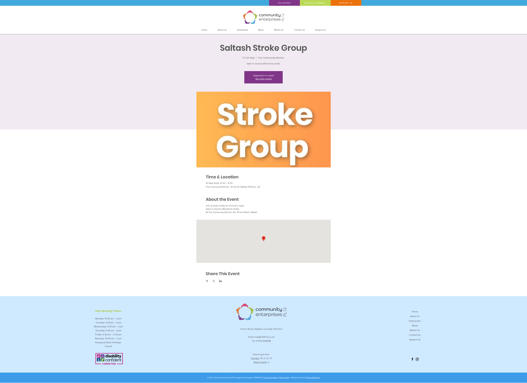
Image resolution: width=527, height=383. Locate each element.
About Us (415, 316)
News (415, 325)
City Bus (255, 358)
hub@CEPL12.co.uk (264, 337)
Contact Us (414, 334)
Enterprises (415, 320)
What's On (415, 330)
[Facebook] (412, 359)
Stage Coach (260, 362)
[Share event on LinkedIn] (220, 281)
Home (415, 311)
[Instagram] (417, 359)
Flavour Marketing (313, 378)
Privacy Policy (284, 378)
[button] (284, 3)
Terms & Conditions (270, 378)
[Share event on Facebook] (207, 281)
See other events (263, 79)
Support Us (415, 339)
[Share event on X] (213, 281)
